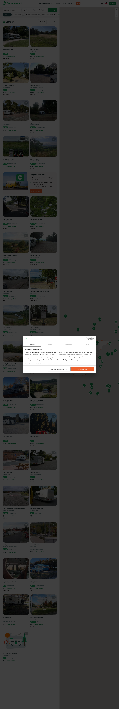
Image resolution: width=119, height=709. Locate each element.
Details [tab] (50, 344)
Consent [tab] (32, 344)
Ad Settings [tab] (68, 344)
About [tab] (87, 344)
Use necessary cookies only (59, 369)
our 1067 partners (35, 352)
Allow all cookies (83, 369)
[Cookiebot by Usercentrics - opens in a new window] (87, 339)
